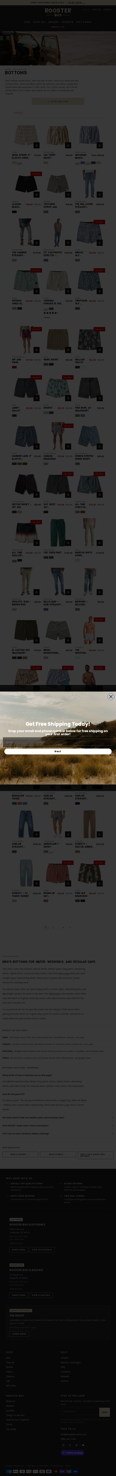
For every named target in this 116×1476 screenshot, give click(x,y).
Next (58, 751)
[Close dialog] (110, 696)
